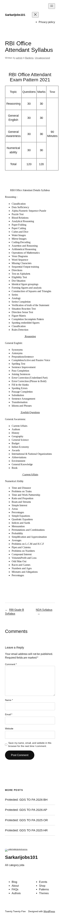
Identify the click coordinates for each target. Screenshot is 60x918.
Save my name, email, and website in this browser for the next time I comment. (29, 745)
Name (9, 700)
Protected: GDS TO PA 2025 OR (26, 820)
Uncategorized (42, 57)
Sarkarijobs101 (15, 14)
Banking (29, 57)
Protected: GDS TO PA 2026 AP (26, 810)
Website (9, 728)
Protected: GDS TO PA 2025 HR (26, 830)
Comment (11, 664)
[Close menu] (35, 14)
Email (8, 714)
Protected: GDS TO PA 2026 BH (26, 799)
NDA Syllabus (44, 609)
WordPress (49, 911)
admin (19, 57)
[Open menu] (51, 6)
